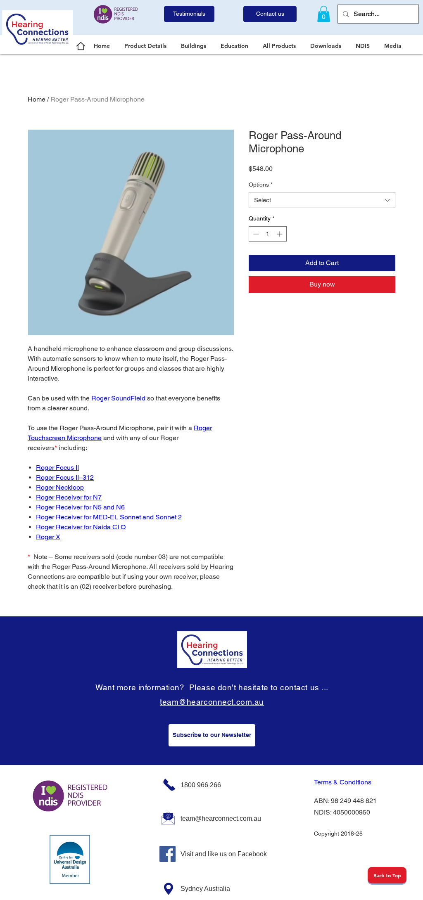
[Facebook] (167, 854)
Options (261, 184)
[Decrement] (255, 234)
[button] (146, 46)
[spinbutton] (267, 234)
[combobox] (322, 200)
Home (36, 99)
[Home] (81, 45)
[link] (323, 14)
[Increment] (280, 234)
